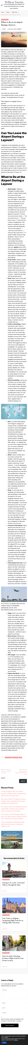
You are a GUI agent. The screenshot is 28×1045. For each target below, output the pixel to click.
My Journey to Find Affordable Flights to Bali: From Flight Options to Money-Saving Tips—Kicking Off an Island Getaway (13, 816)
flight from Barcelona (7, 58)
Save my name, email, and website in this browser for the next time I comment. (12, 1020)
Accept (4, 1042)
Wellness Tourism (14, 2)
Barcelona (15, 757)
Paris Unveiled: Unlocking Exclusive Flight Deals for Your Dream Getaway (13, 958)
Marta (4, 29)
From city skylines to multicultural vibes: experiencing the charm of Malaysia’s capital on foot (13, 824)
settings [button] (16, 1040)
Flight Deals (5, 19)
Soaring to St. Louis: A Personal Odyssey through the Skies (13, 884)
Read (20, 757)
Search (3, 778)
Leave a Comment (17, 29)
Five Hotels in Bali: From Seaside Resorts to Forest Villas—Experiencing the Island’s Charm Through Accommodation (14, 809)
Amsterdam (8, 757)
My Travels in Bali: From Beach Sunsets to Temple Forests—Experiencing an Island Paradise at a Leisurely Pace (13, 801)
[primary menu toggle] (2, 5)
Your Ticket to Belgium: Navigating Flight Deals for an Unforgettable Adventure (12, 920)
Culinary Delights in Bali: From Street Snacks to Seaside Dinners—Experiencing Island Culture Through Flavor (13, 793)
